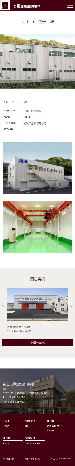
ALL (26, 426)
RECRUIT (7, 438)
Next (72, 305)
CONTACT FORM (32, 443)
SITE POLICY (8, 459)
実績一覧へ (37, 342)
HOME (6, 421)
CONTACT (30, 438)
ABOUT (50, 421)
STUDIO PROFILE (54, 426)
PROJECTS (30, 421)
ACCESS (50, 430)
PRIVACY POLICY (32, 459)
